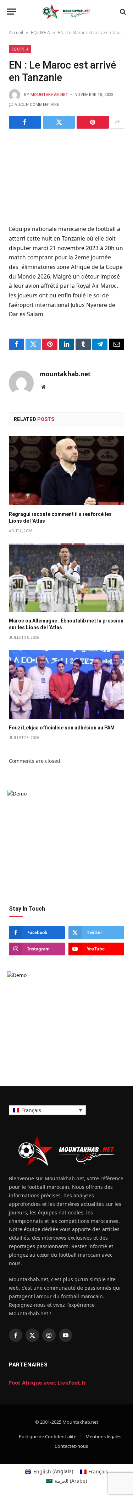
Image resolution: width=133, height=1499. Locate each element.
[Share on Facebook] (25, 122)
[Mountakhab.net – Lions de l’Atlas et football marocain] (66, 11)
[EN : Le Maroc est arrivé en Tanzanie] (66, 175)
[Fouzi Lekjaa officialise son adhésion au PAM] (66, 684)
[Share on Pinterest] (93, 122)
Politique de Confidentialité (47, 1436)
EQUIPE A (40, 32)
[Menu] (11, 12)
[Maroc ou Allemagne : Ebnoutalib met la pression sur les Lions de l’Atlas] (66, 577)
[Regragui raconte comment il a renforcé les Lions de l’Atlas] (66, 470)
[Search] (122, 12)
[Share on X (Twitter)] (59, 122)
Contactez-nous (71, 1446)
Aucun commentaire (37, 104)
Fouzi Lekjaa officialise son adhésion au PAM (62, 727)
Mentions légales (103, 1436)
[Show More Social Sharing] (117, 122)
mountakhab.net (49, 94)
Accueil (16, 32)
